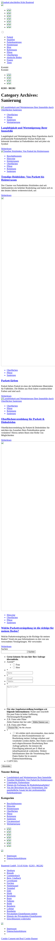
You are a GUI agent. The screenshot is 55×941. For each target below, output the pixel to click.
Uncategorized (13, 821)
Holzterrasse (12, 45)
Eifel (9, 891)
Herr (18, 667)
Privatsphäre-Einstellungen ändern (22, 913)
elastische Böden (14, 57)
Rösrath (10, 873)
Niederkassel (12, 886)
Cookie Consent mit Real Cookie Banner (19, 938)
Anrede (11, 662)
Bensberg (11, 906)
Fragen (10, 60)
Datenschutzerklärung (16, 858)
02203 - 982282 (36, 865)
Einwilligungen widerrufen (19, 919)
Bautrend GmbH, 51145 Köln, (14, 865)
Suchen (4, 649)
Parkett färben (9, 380)
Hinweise (11, 806)
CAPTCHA (12, 761)
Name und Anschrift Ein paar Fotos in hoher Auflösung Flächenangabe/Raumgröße (28, 714)
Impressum (11, 856)
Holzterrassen (13, 808)
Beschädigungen (14, 803)
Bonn (9, 898)
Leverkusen (12, 880)
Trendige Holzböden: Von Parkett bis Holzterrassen (29, 780)
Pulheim (10, 901)
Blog (9, 47)
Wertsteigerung (13, 824)
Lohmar (10, 908)
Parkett (10, 37)
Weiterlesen (6, 148)
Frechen (10, 883)
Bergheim (11, 896)
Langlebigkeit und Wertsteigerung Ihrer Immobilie (29, 777)
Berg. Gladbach (14, 878)
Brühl (9, 903)
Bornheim (11, 911)
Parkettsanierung (14, 42)
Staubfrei (11, 39)
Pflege (9, 52)
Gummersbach (13, 875)
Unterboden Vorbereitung (18, 782)
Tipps (9, 62)
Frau (18, 664)
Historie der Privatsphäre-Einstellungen (24, 916)
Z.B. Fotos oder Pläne (16, 719)
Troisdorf (11, 888)
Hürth (9, 893)
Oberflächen (12, 55)
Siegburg (11, 870)
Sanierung (11, 819)
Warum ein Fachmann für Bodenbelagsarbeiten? (28, 785)
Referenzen (12, 50)
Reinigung (11, 816)
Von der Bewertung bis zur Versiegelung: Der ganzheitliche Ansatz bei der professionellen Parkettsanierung (27, 790)
